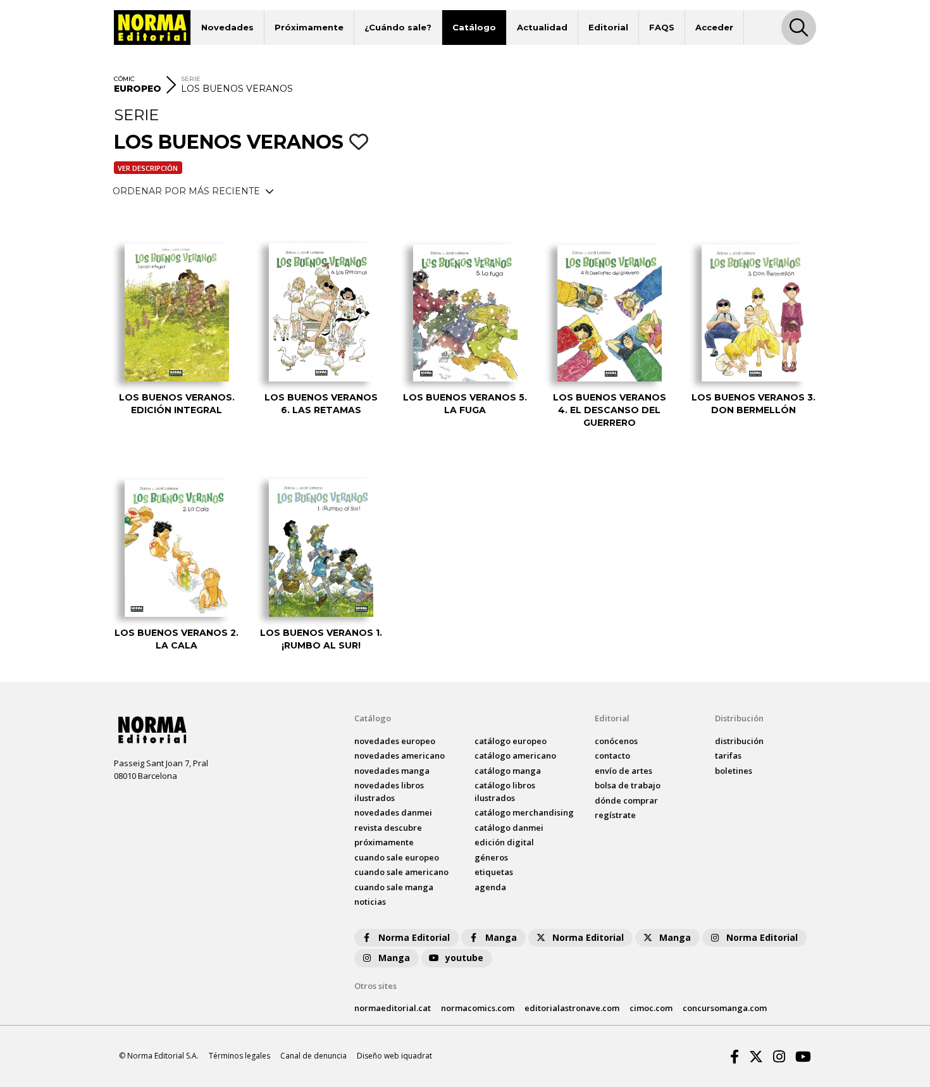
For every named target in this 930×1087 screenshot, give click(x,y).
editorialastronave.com (571, 1008)
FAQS (661, 27)
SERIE (191, 79)
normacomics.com (477, 1008)
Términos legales (239, 1055)
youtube (464, 958)
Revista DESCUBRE (388, 827)
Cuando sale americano (401, 872)
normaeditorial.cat (392, 1008)
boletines (733, 770)
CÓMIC (124, 79)
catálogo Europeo (510, 741)
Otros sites (375, 985)
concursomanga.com (725, 1008)
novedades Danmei (393, 812)
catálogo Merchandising (524, 812)
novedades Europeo (394, 741)
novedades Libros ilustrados (389, 792)
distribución (739, 741)
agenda (490, 887)
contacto (612, 755)
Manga (501, 937)
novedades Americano (399, 755)
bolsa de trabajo (627, 785)
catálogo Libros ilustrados (504, 792)
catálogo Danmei (508, 827)
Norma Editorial (414, 937)
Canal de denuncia (313, 1055)
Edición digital (504, 842)
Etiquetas (493, 872)
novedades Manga (392, 770)
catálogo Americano (515, 755)
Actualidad (542, 27)
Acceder (714, 27)
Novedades (227, 27)
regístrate (615, 815)
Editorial (608, 27)
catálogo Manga (507, 770)
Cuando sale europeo (396, 857)
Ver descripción (148, 168)
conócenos (616, 741)
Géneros (491, 857)
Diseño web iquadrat (394, 1055)
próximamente (384, 842)
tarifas (728, 755)
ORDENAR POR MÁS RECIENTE (188, 191)
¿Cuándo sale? (397, 27)
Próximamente (309, 27)
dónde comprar (626, 800)
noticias (370, 901)
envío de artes (623, 770)
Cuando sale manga (393, 887)
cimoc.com (651, 1008)
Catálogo (474, 27)
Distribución (739, 718)
